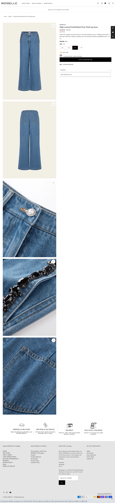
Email (60, 466)
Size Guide (90, 453)
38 (68, 47)
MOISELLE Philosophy (37, 453)
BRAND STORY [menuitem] (48, 3)
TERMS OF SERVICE (9, 466)
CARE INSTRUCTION (66, 74)
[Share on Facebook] (113, 28)
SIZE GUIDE (6, 453)
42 (81, 47)
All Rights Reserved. (19, 497)
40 (75, 47)
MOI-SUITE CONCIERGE (93, 430)
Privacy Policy (35, 461)
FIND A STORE (7, 455)
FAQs (4, 464)
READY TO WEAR (36, 3)
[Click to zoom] (53, 25)
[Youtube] (10, 493)
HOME (5, 451)
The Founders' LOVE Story (38, 451)
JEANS (10, 16)
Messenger (61, 464)
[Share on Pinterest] (113, 36)
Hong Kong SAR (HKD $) (104, 494)
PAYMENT (69, 430)
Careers (33, 455)
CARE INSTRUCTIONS (9, 457)
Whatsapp (61, 462)
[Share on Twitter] (113, 32)
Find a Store (90, 457)
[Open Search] (98, 3)
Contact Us (90, 459)
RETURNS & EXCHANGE (45, 429)
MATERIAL (63, 70)
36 (62, 47)
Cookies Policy (35, 462)
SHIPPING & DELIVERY (21, 429)
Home (5, 16)
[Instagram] (6, 493)
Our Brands (34, 459)
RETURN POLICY (8, 462)
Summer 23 (63, 24)
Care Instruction (91, 455)
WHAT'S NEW (25, 3)
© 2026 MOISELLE (8, 497)
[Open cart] (109, 3)
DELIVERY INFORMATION (10, 459)
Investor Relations (36, 457)
